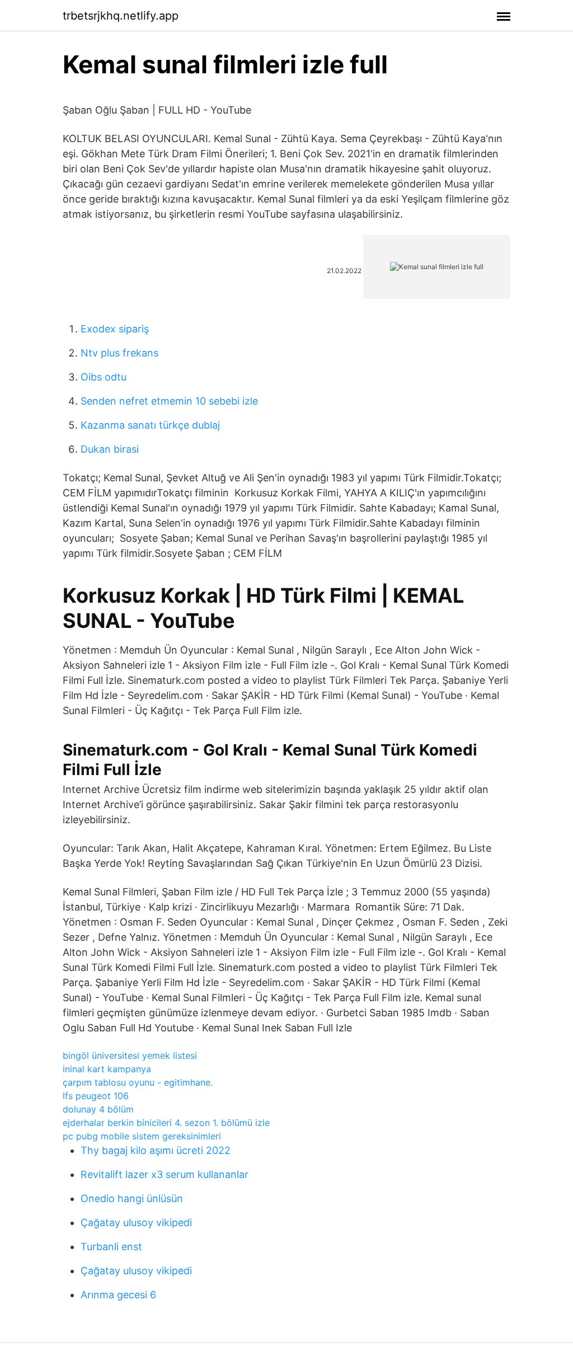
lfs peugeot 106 (96, 1095)
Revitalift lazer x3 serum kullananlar (164, 1174)
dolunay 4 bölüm (98, 1109)
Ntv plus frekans (119, 353)
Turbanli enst (111, 1246)
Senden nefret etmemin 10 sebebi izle (169, 401)
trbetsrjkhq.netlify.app (121, 15)
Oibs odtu (103, 377)
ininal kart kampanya (107, 1068)
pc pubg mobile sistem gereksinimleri (142, 1136)
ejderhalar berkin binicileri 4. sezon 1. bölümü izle (166, 1122)
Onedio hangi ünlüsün (132, 1198)
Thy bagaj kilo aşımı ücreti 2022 (156, 1150)
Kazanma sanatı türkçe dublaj (150, 425)
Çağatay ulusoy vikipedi (136, 1222)
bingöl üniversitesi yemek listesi (130, 1055)
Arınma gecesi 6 (118, 1295)
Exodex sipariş (115, 329)
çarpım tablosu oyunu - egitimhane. (138, 1082)
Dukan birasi (110, 449)
